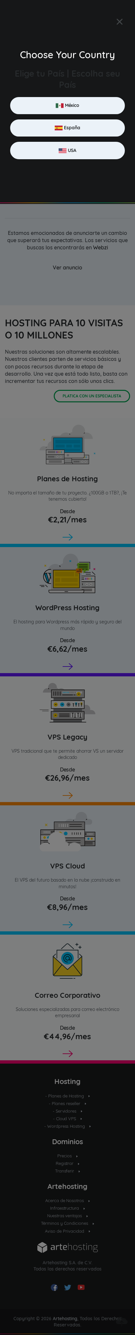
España (71, 128)
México (72, 105)
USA (72, 150)
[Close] (119, 21)
